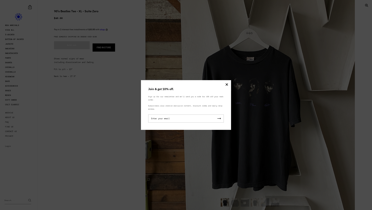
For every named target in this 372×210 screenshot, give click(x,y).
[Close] (226, 84)
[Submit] (219, 119)
